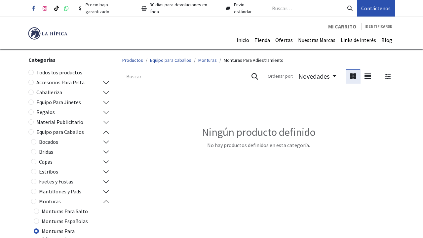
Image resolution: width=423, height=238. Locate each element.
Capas (46, 161)
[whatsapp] (66, 8)
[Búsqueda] (350, 8)
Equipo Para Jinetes (58, 102)
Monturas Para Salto (65, 211)
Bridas (46, 151)
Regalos (45, 112)
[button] (317, 76)
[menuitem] (243, 40)
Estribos (48, 171)
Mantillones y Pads (60, 191)
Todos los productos (59, 72)
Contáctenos (376, 8)
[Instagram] (45, 8)
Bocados (48, 142)
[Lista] (367, 76)
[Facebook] (33, 8)
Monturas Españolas (65, 221)
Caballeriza (49, 92)
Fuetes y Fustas (56, 181)
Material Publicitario (59, 122)
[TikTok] (56, 8)
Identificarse (378, 26)
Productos (132, 60)
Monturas (50, 201)
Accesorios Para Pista (60, 82)
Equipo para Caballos (60, 132)
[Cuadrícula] (353, 76)
